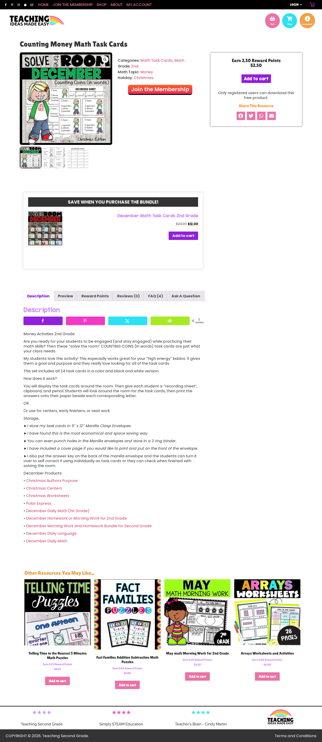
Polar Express (38, 503)
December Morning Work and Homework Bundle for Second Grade (89, 526)
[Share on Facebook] (42, 321)
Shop (102, 4)
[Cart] (312, 4)
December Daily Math (46, 541)
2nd (134, 66)
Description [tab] (38, 296)
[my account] (307, 18)
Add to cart (183, 235)
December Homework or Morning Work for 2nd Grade (76, 518)
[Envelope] (31, 4)
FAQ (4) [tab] (155, 296)
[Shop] (289, 18)
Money (146, 72)
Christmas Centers (44, 488)
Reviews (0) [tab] (128, 296)
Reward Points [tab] (95, 296)
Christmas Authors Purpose (52, 480)
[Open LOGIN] (300, 4)
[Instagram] (18, 4)
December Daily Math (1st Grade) (57, 510)
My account (139, 4)
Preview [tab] (65, 296)
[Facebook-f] (5, 4)
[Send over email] (170, 321)
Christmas (144, 77)
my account (307, 24)
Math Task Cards (156, 60)
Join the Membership (73, 4)
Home (43, 4)
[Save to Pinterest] (85, 321)
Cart (272, 24)
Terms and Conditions (295, 735)
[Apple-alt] (25, 4)
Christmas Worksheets (47, 495)
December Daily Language (51, 533)
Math (179, 60)
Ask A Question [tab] (185, 296)
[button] (105, 59)
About (116, 4)
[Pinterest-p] (12, 4)
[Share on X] (127, 321)
